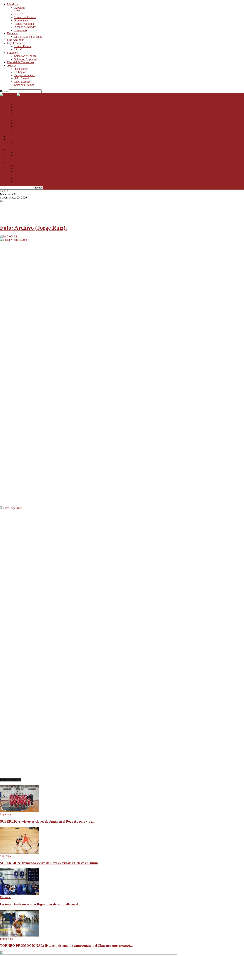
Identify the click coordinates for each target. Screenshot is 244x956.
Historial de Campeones (20, 62)
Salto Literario (22, 78)
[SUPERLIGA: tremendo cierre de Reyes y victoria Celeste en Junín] (19, 852)
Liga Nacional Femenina (28, 36)
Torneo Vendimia (24, 23)
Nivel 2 (18, 14)
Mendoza (12, 4)
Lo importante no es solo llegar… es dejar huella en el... (40, 904)
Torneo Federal (22, 46)
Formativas (20, 30)
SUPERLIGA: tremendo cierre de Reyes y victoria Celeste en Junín (49, 863)
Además (11, 65)
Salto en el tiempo (24, 84)
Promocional (21, 20)
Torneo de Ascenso (25, 17)
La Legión (20, 71)
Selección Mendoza (25, 55)
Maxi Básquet (22, 81)
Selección (12, 52)
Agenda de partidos (25, 26)
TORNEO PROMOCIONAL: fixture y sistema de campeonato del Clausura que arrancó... (66, 945)
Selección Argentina (25, 59)
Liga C (18, 49)
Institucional (21, 68)
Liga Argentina (15, 39)
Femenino (12, 33)
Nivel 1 (18, 10)
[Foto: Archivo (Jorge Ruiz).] (8, 236)
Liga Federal (14, 43)
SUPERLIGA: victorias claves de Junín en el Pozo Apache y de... (47, 821)
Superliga (19, 7)
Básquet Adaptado (24, 75)
